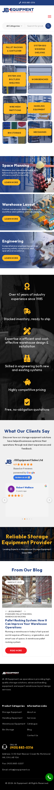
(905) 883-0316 (28, 2)
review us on (21, 477)
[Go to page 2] (27, 519)
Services (31, 717)
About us (31, 712)
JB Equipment (15, 611)
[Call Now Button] (49, 777)
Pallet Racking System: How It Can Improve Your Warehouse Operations (26, 623)
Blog (29, 729)
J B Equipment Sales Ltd (28, 460)
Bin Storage (8, 729)
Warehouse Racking (15, 616)
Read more (16, 650)
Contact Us (32, 735)
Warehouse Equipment (13, 723)
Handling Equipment (12, 717)
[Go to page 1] (24, 519)
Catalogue (32, 723)
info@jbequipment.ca (19, 769)
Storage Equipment (12, 712)
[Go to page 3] (29, 519)
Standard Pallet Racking (18, 614)
